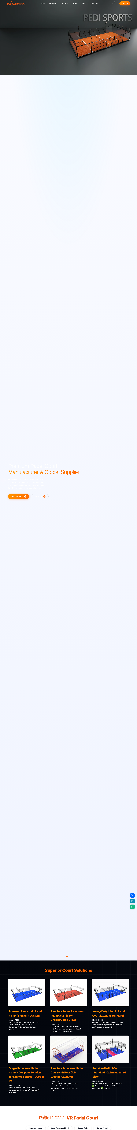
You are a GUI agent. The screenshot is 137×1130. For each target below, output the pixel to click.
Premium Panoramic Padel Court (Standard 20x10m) (25, 1013)
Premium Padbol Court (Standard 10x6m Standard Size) (109, 1072)
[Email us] (132, 901)
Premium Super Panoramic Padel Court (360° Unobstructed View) (67, 1015)
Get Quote (124, 3)
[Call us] (132, 895)
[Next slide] (133, 480)
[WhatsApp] (132, 907)
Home (43, 3)
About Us (65, 3)
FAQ (83, 3)
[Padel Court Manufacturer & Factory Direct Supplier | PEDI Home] (16, 3)
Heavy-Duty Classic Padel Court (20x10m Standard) (108, 1013)
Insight (75, 3)
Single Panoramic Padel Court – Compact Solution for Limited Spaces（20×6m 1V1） (26, 1074)
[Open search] (114, 3)
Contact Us (93, 3)
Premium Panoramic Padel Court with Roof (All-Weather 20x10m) (67, 1072)
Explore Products (17, 498)
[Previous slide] (3, 480)
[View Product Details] (26, 992)
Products (52, 3)
